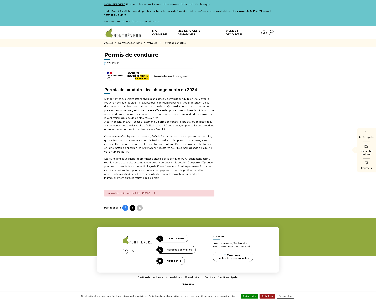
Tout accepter (249, 296)
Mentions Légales (228, 277)
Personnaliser (285, 296)
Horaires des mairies (179, 249)
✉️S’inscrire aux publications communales (233, 257)
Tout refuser (267, 296)
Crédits (208, 277)
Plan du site (192, 277)
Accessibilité (173, 277)
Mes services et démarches (189, 32)
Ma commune (159, 32)
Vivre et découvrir (234, 32)
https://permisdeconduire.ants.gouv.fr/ (182, 106)
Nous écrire (174, 260)
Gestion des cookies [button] (149, 277)
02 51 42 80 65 (175, 238)
